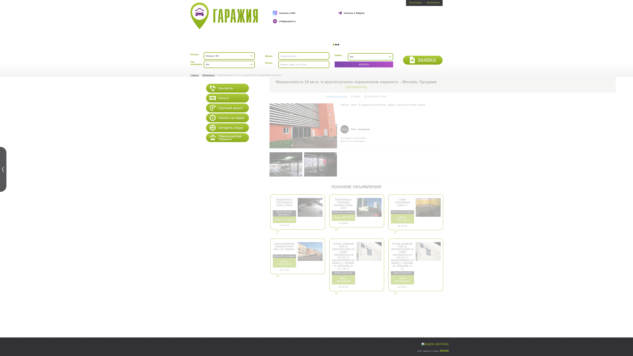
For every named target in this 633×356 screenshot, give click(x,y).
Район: (339, 55)
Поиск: (269, 63)
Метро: (269, 56)
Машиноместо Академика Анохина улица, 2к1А (343, 203)
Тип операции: (196, 63)
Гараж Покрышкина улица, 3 (402, 202)
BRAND (444, 351)
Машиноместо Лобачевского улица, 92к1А (284, 202)
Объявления (208, 75)
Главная (194, 75)
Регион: (194, 54)
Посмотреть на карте (336, 96)
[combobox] (229, 56)
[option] (336, 14)
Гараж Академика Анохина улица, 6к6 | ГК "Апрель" (284, 246)
